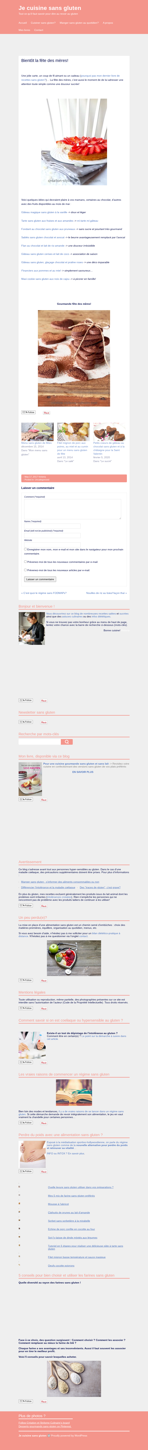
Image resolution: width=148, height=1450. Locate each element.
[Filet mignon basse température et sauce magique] (23, 1256)
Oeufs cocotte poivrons (61, 1265)
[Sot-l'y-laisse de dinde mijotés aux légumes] (23, 1237)
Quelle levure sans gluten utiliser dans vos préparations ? (81, 1187)
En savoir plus (76, 1153)
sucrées (124, 613)
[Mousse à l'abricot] (23, 1203)
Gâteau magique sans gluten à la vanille (44, 212)
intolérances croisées (59, 897)
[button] (74, 358)
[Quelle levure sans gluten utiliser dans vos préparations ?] (23, 1186)
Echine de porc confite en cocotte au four (71, 1229)
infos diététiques (101, 616)
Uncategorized (42, 480)
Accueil (23, 22)
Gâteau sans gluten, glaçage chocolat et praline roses (52, 262)
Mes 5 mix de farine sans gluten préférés (71, 1195)
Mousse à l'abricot (58, 1204)
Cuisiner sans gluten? (43, 22)
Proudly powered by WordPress (69, 1435)
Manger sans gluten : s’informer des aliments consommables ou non (60, 881)
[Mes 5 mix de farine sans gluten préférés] (23, 1195)
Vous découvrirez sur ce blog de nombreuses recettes (77, 613)
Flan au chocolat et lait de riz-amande (43, 245)
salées (112, 613)
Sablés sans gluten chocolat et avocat (43, 237)
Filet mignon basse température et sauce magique (77, 1257)
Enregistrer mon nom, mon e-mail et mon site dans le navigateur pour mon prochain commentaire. (73, 551)
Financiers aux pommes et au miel (41, 270)
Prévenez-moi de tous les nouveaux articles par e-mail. (58, 570)
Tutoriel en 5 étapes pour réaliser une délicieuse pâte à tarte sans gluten (85, 1247)
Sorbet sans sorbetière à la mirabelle (69, 1220)
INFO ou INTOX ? (57, 1153)
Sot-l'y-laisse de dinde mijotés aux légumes (72, 1237)
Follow (30, 412)
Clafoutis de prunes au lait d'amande (69, 1212)
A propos (108, 22)
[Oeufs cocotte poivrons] (23, 1265)
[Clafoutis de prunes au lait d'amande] (23, 1212)
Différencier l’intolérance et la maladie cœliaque (48, 887)
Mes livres (24, 30)
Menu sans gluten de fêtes (36, 442)
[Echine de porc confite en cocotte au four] (23, 1228)
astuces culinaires (72, 616)
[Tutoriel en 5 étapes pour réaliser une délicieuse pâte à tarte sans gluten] (23, 1245)
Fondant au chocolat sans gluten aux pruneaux (48, 229)
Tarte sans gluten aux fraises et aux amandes (47, 220)
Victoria (42, 477)
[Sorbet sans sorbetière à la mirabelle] (23, 1220)
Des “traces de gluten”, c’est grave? (100, 887)
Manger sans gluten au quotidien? (79, 22)
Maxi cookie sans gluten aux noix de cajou (45, 278)
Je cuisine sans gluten (50, 8)
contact (83, 936)
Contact (38, 30)
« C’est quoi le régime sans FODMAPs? (44, 593)
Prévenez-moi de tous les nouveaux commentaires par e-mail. (62, 561)
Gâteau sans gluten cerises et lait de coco (45, 254)
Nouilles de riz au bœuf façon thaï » (106, 593)
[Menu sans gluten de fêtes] (37, 432)
